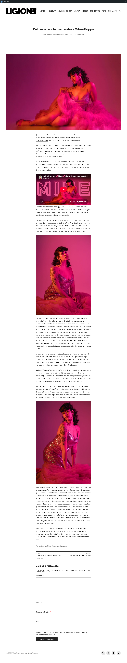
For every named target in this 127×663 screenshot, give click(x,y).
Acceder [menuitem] (6, 1)
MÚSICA (48, 546)
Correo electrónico (43, 612)
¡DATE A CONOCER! (81, 11)
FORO (104, 11)
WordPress (16, 653)
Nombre (39, 602)
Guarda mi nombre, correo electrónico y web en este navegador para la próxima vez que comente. (62, 633)
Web (37, 621)
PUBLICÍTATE (95, 11)
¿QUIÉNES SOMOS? (65, 11)
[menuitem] (1, 1)
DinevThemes (32, 653)
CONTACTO (112, 11)
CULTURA (52, 11)
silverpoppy (63, 546)
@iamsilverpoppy (42, 140)
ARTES (42, 11)
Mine (74, 162)
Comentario (41, 576)
